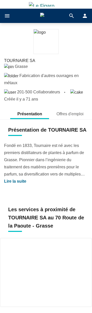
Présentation (29, 114)
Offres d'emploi (70, 114)
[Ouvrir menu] (7, 16)
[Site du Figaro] (46, 4)
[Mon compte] (85, 16)
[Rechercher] (71, 16)
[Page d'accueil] (46, 16)
